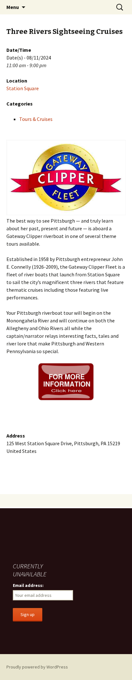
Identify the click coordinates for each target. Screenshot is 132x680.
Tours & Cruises (36, 119)
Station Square (22, 88)
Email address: (28, 585)
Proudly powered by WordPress (37, 667)
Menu (12, 7)
